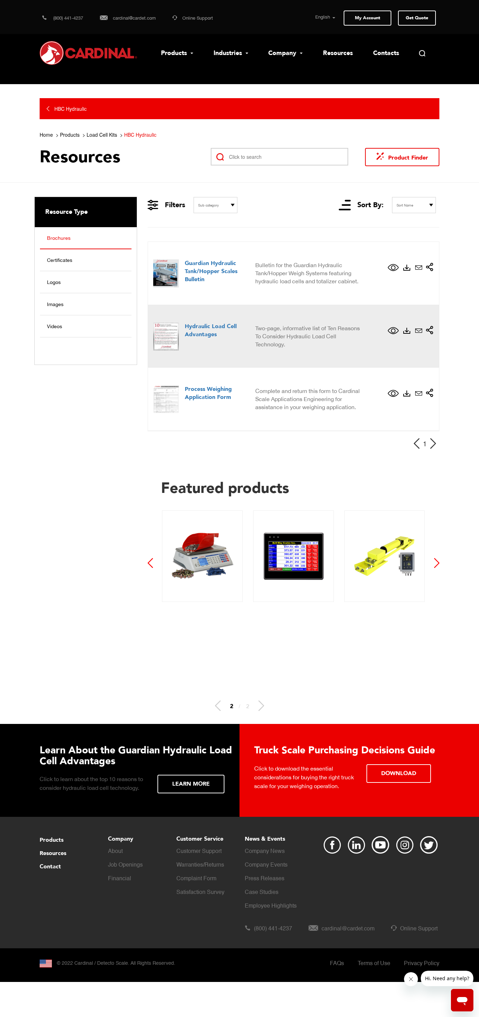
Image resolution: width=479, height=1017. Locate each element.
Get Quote (417, 18)
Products (175, 53)
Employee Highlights (271, 906)
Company (283, 53)
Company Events (266, 865)
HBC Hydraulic (140, 134)
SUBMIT (201, 784)
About (115, 851)
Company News (265, 851)
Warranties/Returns (200, 865)
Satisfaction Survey (200, 892)
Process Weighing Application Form (208, 393)
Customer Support (199, 851)
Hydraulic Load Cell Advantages (211, 330)
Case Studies (261, 892)
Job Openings (125, 865)
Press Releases (264, 879)
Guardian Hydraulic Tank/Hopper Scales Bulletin (211, 271)
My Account (367, 18)
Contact (50, 866)
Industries (229, 53)
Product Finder (408, 158)
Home (46, 134)
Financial (119, 879)
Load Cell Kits (102, 134)
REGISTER (394, 773)
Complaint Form (196, 879)
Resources (338, 53)
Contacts (386, 53)
